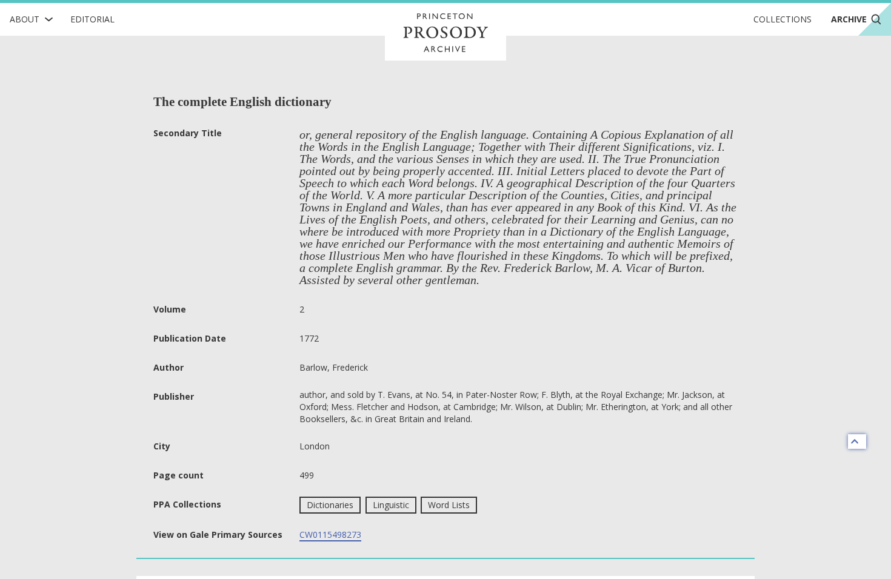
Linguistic (391, 505)
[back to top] (857, 441)
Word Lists (449, 505)
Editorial (92, 19)
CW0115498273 (330, 534)
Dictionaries (330, 505)
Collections (782, 19)
